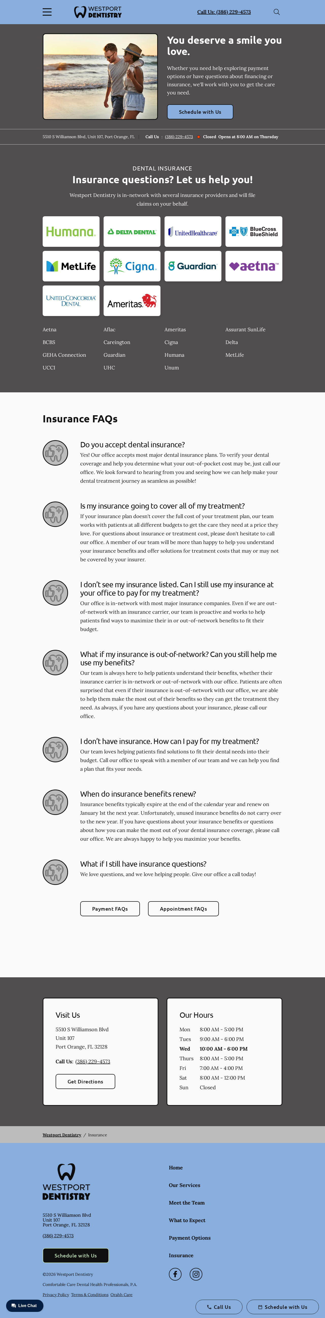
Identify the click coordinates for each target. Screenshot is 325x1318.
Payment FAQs (110, 908)
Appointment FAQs (183, 908)
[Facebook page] (175, 1274)
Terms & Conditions (89, 1294)
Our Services (184, 1185)
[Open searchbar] (276, 12)
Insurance (181, 1255)
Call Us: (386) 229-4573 (224, 12)
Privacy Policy (56, 1294)
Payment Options (190, 1238)
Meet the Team (187, 1202)
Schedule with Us (200, 111)
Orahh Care (121, 1294)
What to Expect (187, 1220)
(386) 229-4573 (179, 136)
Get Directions (85, 1081)
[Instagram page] (196, 1274)
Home (176, 1167)
